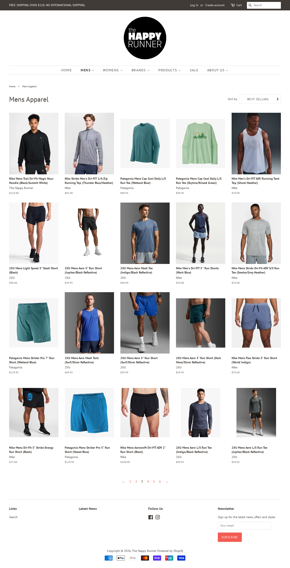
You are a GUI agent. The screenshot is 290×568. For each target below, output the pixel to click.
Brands (139, 70)
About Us (216, 70)
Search (13, 517)
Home (66, 70)
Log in (194, 5)
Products (168, 70)
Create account (215, 5)
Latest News (88, 508)
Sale (194, 70)
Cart (239, 5)
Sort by (232, 99)
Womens (111, 70)
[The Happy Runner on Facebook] (150, 518)
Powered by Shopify (170, 551)
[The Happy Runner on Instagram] (157, 518)
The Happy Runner (144, 551)
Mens (86, 70)
